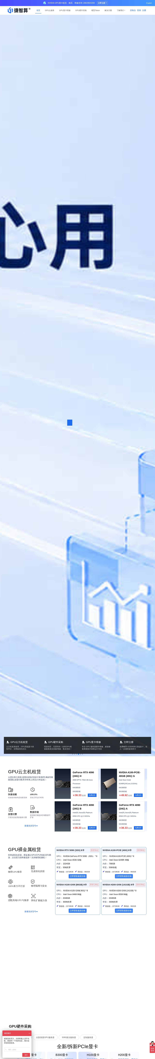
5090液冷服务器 (69, 1037)
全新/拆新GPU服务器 (45, 1037)
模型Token (95, 10)
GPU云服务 (49, 10)
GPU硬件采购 (81, 10)
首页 (38, 10)
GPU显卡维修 (64, 10)
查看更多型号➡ (31, 826)
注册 (144, 10)
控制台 (133, 10)
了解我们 (120, 10)
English (149, 3)
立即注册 (101, 3)
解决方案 (108, 10)
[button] (72, 754)
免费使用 (92, 795)
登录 (139, 10)
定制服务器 (88, 1037)
